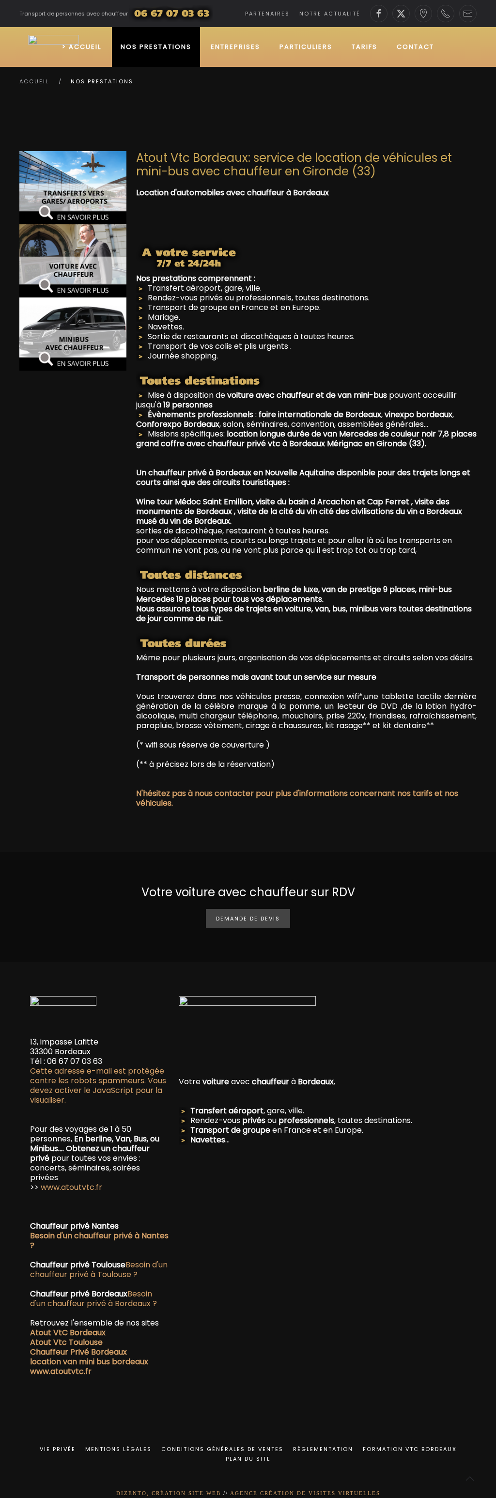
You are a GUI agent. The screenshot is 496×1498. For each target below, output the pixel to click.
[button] (470, 1478)
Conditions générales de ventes (222, 1449)
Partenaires (267, 13)
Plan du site (248, 1459)
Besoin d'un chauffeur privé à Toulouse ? (99, 1269)
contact (415, 46)
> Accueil (81, 46)
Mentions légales (118, 1449)
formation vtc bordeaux (410, 1449)
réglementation (323, 1449)
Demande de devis (248, 918)
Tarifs (364, 46)
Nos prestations (156, 46)
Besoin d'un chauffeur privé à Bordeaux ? (93, 1298)
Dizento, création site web (168, 1493)
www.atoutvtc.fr (70, 1187)
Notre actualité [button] (329, 13)
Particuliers (305, 46)
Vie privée (58, 1449)
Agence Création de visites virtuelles (305, 1493)
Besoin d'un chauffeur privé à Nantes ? (99, 1240)
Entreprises (235, 46)
